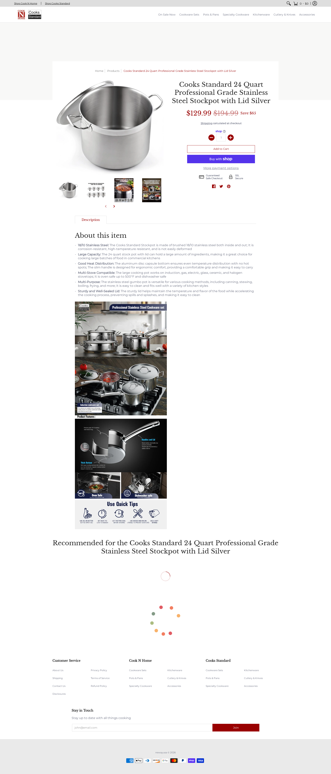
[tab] (91, 220)
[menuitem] (288, 3)
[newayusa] (28, 14)
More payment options (221, 168)
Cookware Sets (137, 670)
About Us (57, 670)
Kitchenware (174, 670)
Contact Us (59, 686)
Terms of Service (100, 678)
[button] (301, 3)
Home (99, 71)
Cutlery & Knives (176, 678)
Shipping (206, 123)
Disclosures (59, 693)
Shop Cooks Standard (57, 3)
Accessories (174, 686)
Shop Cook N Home (25, 3)
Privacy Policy (99, 670)
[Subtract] (211, 137)
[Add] (231, 137)
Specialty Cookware (140, 686)
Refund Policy (99, 686)
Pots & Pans (136, 678)
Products (113, 71)
